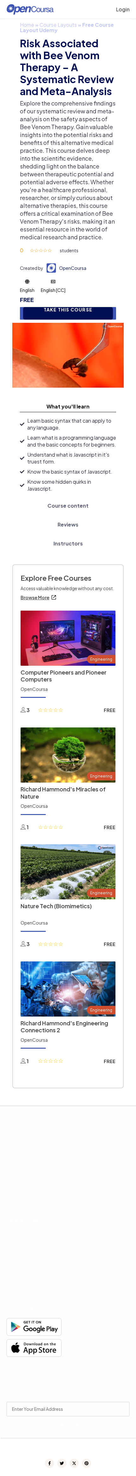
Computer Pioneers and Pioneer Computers (64, 676)
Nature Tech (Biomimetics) (56, 905)
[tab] (68, 406)
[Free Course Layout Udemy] (68, 354)
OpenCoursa (72, 268)
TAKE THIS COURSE (68, 309)
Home (27, 24)
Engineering (101, 659)
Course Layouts (58, 24)
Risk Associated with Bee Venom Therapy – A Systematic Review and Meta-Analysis (67, 67)
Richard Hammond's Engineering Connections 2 (64, 1026)
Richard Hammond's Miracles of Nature (63, 792)
